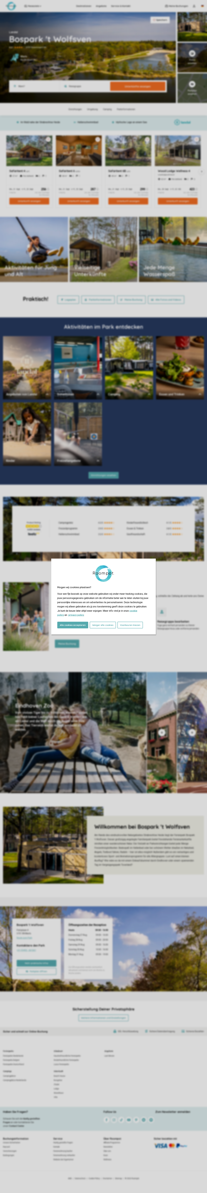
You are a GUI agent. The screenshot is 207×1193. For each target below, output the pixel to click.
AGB (70, 1178)
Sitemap (118, 1178)
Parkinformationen (100, 299)
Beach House (59, 1076)
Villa (55, 1097)
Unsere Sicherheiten (11, 1143)
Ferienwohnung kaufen (62, 1151)
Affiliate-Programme (112, 1143)
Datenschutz (80, 1178)
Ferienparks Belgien (11, 1060)
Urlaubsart (58, 1051)
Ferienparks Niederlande (13, 1056)
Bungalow (58, 1080)
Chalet (56, 1084)
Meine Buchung (133, 299)
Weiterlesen (84, 273)
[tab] (73, 732)
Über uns (107, 1151)
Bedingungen (8, 1155)
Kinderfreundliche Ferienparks (66, 1060)
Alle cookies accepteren (73, 625)
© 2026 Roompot (132, 1178)
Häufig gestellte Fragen (63, 1143)
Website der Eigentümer (63, 1159)
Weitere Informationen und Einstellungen (103, 1018)
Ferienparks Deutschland (13, 1064)
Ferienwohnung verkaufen (64, 1155)
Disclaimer (107, 1178)
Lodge (56, 1089)
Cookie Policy (94, 1178)
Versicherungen (10, 1151)
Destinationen (83, 6)
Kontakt (56, 1147)
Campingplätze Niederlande (14, 1080)
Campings (7, 1071)
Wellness (107, 1159)
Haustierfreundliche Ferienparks (67, 1056)
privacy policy (76, 615)
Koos (106, 1155)
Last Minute (109, 1056)
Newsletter (108, 1147)
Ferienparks (8, 1051)
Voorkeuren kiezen (130, 625)
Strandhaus (58, 1093)
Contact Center (16, 1126)
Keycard (6, 1147)
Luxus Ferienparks (61, 1064)
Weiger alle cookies (102, 625)
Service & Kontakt (120, 6)
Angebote (101, 6)
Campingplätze (9, 1076)
